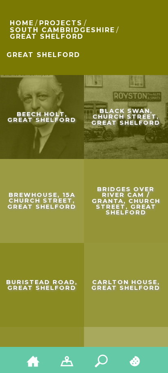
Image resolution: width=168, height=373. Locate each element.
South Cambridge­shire (62, 30)
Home (22, 23)
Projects (60, 23)
